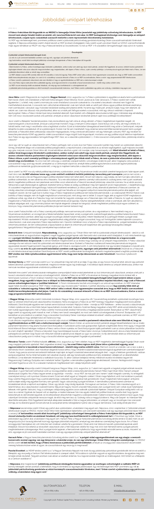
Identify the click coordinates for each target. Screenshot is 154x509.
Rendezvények (116, 4)
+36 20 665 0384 (51, 491)
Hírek (68, 4)
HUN (47, 4)
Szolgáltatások (80, 4)
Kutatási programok (99, 4)
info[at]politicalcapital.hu (125, 491)
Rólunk (61, 4)
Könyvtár (129, 4)
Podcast (140, 4)
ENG (51, 4)
